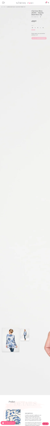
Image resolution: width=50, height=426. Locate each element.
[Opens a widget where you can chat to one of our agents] (45, 423)
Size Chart (33, 29)
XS (32, 27)
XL (43, 27)
